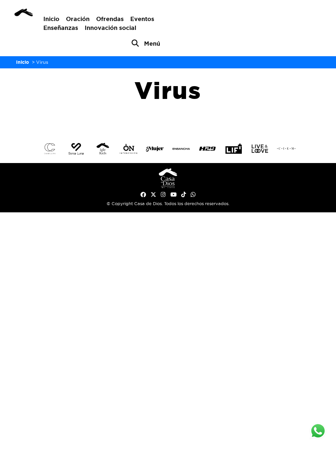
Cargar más (168, 120)
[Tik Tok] (183, 195)
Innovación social (110, 27)
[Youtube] (173, 195)
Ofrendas (110, 18)
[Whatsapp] (193, 195)
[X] (153, 195)
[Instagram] (163, 195)
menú (152, 43)
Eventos (142, 18)
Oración (78, 18)
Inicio (51, 18)
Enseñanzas (60, 27)
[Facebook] (143, 195)
